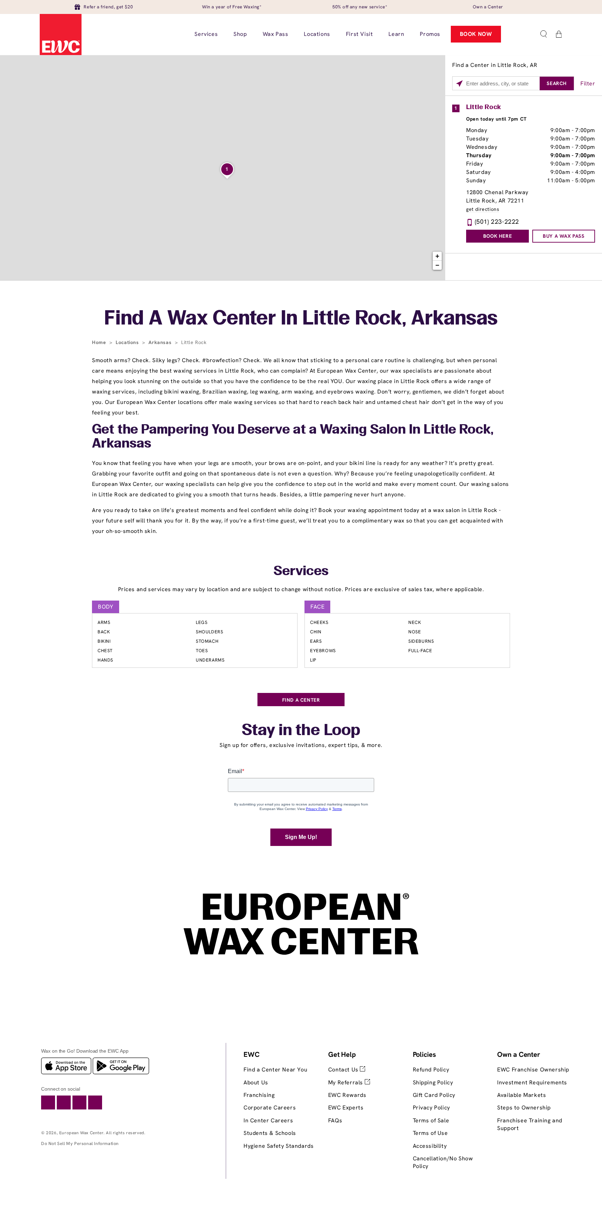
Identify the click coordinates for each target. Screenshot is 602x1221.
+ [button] (437, 256)
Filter (587, 83)
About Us (256, 1082)
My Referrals (346, 1082)
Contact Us (344, 1069)
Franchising (259, 1095)
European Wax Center (81, 1133)
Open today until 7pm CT (496, 119)
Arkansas (160, 342)
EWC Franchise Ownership (533, 1069)
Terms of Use (430, 1133)
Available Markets (521, 1095)
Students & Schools (270, 1133)
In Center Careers (268, 1120)
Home (100, 342)
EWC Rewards (347, 1095)
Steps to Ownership (524, 1107)
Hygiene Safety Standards (279, 1146)
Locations (128, 342)
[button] (543, 34)
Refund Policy (431, 1069)
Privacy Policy (431, 1107)
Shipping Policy (433, 1082)
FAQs (335, 1120)
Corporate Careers (270, 1107)
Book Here (497, 236)
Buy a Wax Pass (563, 236)
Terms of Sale (431, 1120)
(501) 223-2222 (497, 222)
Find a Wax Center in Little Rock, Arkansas (301, 319)
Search (557, 83)
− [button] (437, 265)
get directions (482, 209)
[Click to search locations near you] (459, 83)
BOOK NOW (476, 34)
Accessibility (430, 1146)
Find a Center (301, 700)
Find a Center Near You (275, 1069)
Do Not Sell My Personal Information (80, 1143)
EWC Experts (346, 1107)
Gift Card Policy (434, 1095)
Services (300, 572)
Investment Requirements (532, 1082)
